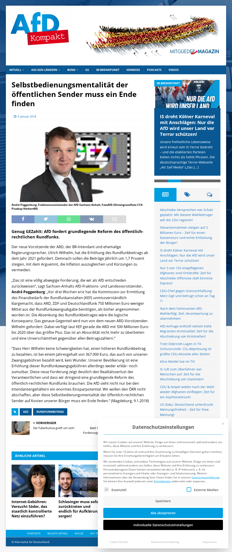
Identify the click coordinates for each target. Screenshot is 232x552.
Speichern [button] (163, 501)
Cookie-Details (118, 542)
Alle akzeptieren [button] (163, 513)
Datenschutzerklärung (205, 477)
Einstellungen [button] (162, 481)
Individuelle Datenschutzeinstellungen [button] (163, 525)
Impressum (210, 542)
